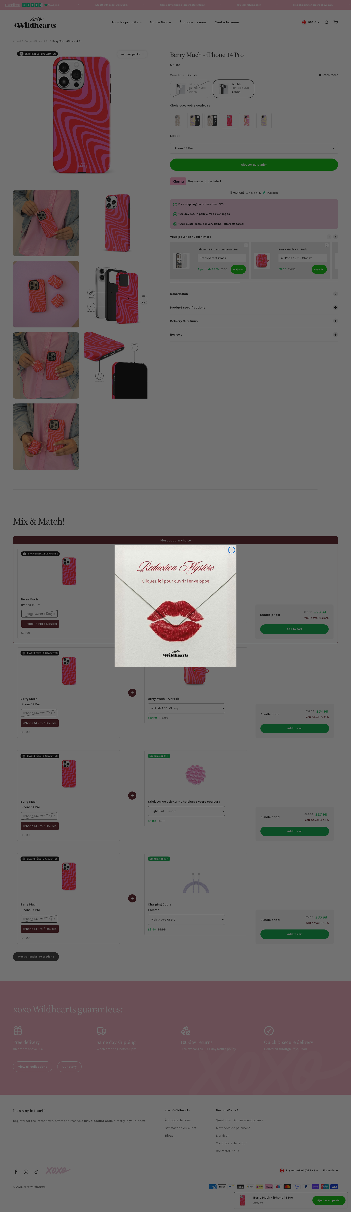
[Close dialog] (231, 550)
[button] (175, 606)
